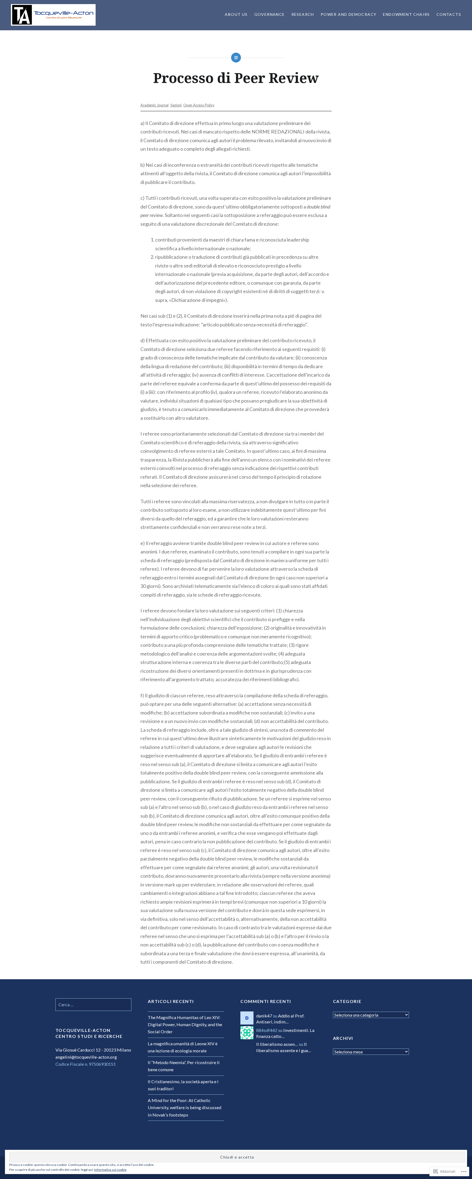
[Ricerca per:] (93, 1004)
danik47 (264, 1015)
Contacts (448, 14)
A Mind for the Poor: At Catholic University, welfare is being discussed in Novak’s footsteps (184, 1107)
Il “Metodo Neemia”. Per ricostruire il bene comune (184, 1066)
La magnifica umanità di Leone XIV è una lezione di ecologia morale (182, 1047)
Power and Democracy (349, 14)
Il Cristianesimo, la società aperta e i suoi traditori (183, 1085)
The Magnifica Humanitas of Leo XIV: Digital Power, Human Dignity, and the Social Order (185, 1024)
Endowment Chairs (406, 14)
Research (302, 14)
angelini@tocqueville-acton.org (86, 1056)
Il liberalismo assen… (277, 1044)
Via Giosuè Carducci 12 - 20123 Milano (93, 1049)
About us (236, 14)
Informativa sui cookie (110, 1170)
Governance (269, 14)
